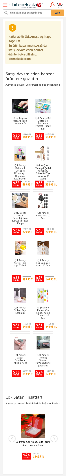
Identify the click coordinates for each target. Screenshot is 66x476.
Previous (12, 438)
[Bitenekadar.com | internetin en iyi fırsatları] (23, 4)
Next (54, 438)
